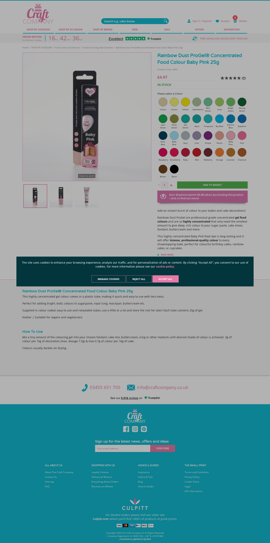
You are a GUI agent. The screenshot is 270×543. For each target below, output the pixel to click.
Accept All (166, 279)
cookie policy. (165, 266)
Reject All (138, 279)
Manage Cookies (108, 279)
